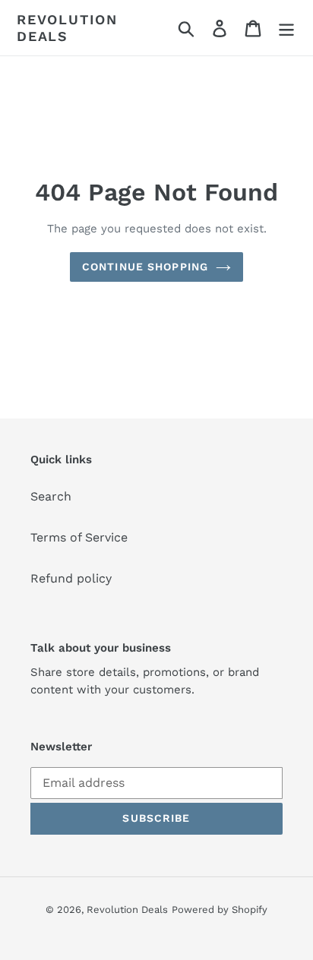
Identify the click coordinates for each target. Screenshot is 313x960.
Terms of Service (79, 537)
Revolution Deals (67, 27)
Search (50, 496)
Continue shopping (145, 267)
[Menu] (286, 28)
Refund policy (71, 578)
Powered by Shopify (219, 909)
